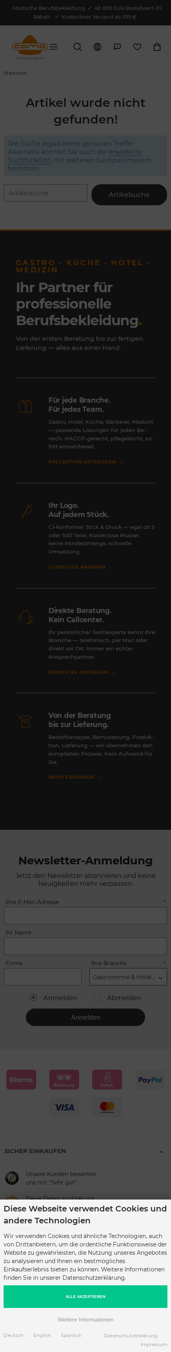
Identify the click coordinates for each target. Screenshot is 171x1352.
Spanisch (71, 1335)
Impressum (154, 1344)
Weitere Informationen (86, 1319)
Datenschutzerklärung (130, 1335)
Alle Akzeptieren (85, 1296)
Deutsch (13, 1335)
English (42, 1335)
